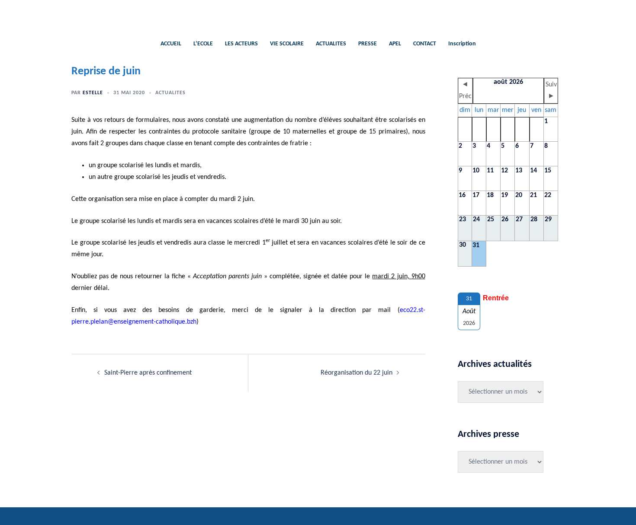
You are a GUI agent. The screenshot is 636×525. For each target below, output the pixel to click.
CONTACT (424, 44)
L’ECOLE (203, 44)
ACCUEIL (171, 44)
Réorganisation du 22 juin (356, 372)
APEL (395, 44)
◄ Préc (465, 90)
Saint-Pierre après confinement (148, 372)
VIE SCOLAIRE (287, 44)
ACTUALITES (331, 44)
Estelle (93, 92)
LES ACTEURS (241, 44)
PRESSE (367, 44)
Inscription (462, 44)
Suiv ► (551, 90)
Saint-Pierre (318, 15)
